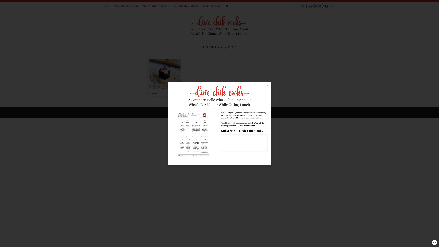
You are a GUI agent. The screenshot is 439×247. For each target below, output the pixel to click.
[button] (268, 85)
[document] (219, 123)
